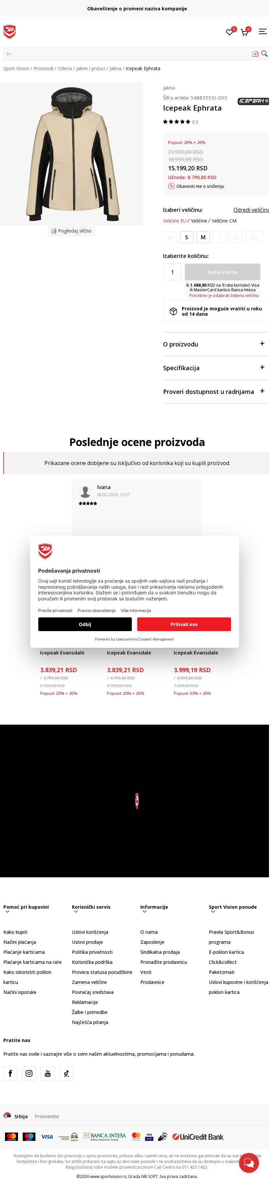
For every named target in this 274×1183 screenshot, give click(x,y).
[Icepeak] (254, 101)
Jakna (115, 68)
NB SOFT (149, 1176)
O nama (149, 932)
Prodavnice (152, 982)
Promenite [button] (47, 1116)
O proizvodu (180, 344)
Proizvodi (43, 68)
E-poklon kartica (226, 952)
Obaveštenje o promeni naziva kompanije (137, 8)
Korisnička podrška (92, 962)
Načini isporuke (19, 992)
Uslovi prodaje (87, 942)
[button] (137, 53)
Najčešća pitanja (90, 1022)
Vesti (145, 972)
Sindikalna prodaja (160, 952)
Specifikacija (181, 368)
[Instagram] (29, 1073)
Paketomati (222, 972)
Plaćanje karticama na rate (32, 962)
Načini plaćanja (19, 942)
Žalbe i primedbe (90, 1012)
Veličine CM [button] (224, 221)
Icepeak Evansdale (62, 652)
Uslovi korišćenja (90, 932)
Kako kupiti (15, 932)
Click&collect (223, 962)
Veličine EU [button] (174, 221)
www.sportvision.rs (108, 1176)
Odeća (65, 68)
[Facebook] (10, 1073)
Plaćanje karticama (24, 952)
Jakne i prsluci (90, 68)
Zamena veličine (89, 982)
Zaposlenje (152, 942)
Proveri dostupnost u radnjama (208, 392)
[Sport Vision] (9, 31)
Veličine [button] (199, 221)
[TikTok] (66, 1073)
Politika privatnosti (92, 952)
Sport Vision (16, 68)
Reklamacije (85, 1002)
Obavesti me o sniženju (200, 186)
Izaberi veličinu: (183, 210)
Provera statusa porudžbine (102, 972)
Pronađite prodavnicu (163, 962)
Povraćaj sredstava (93, 992)
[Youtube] (47, 1073)
